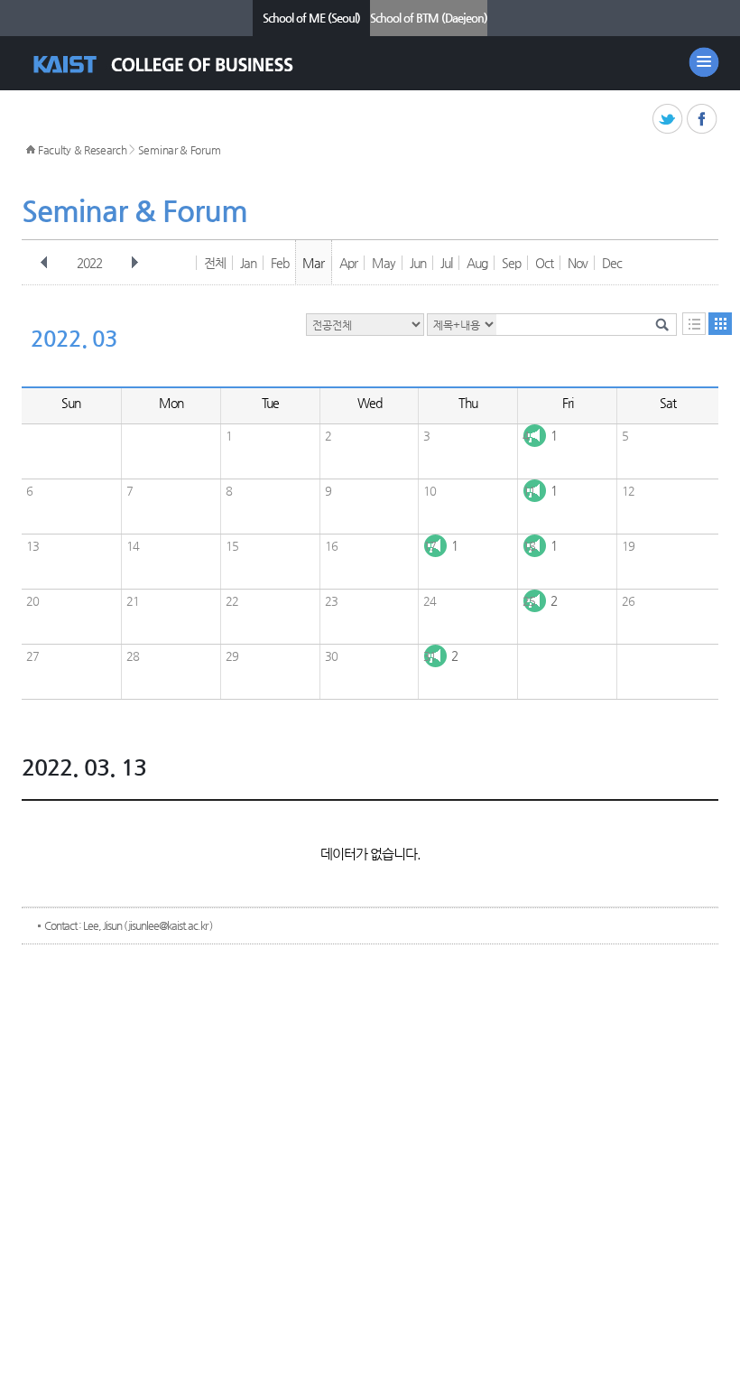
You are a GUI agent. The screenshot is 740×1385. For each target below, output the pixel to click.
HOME (30, 150)
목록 (694, 323)
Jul (446, 263)
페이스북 (702, 119)
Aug (477, 263)
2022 (89, 263)
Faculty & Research (82, 150)
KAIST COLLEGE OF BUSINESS (179, 64)
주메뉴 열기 (704, 62)
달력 (720, 323)
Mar (313, 263)
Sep (511, 263)
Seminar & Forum (179, 150)
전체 (215, 263)
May (383, 263)
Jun (418, 263)
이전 (44, 262)
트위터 (668, 119)
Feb (280, 263)
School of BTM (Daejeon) (428, 17)
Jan (248, 263)
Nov (577, 263)
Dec (612, 263)
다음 (134, 262)
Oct (544, 263)
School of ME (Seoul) (311, 17)
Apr (348, 263)
